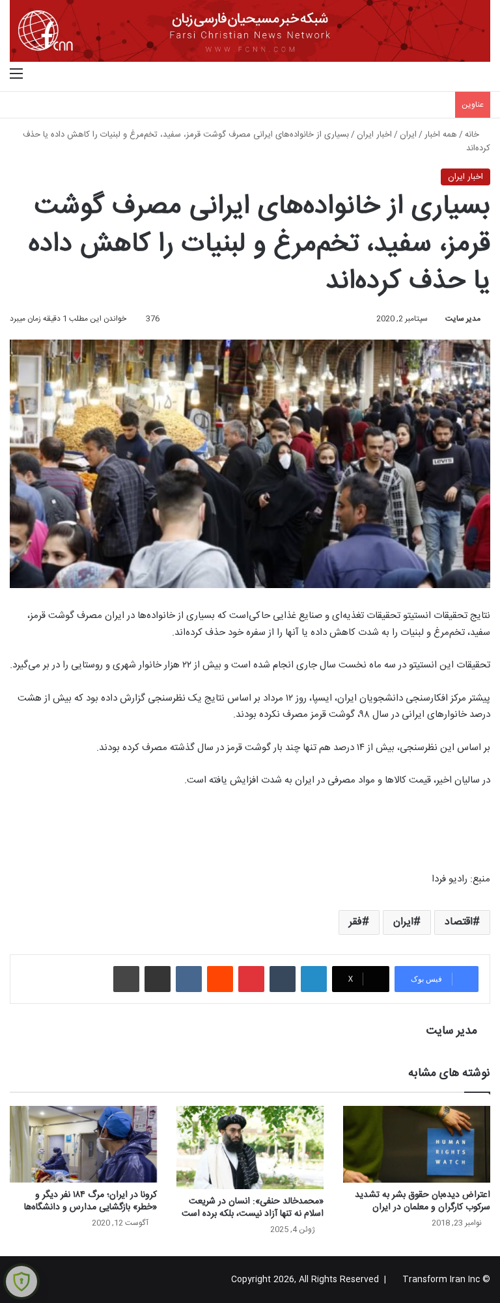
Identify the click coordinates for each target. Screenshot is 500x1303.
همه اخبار (440, 135)
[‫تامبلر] (283, 979)
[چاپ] (126, 979)
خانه (473, 135)
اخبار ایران (374, 135)
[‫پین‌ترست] (251, 979)
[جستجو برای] (483, 75)
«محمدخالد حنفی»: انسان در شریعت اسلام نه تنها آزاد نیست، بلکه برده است (253, 1208)
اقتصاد (459, 922)
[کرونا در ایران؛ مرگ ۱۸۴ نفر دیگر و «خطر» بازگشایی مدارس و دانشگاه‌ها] (83, 1144)
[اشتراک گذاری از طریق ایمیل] (158, 979)
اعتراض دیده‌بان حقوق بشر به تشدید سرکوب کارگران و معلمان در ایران (422, 1201)
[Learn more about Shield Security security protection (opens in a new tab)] (21, 1281)
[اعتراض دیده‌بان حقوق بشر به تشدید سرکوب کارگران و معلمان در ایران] (416, 1144)
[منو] (16, 75)
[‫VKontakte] (189, 979)
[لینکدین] (314, 979)
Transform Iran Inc (441, 1279)
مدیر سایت (462, 318)
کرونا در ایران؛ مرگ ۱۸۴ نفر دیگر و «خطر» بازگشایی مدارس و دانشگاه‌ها (90, 1201)
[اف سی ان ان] (250, 31)
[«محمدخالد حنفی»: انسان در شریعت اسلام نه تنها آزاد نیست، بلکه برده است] (250, 1147)
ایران (408, 135)
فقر (355, 922)
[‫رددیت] (220, 979)
